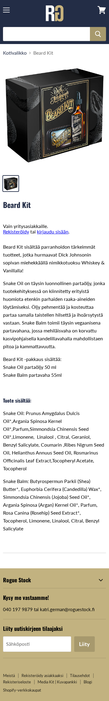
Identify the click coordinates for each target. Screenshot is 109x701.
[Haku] (98, 34)
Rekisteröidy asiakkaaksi (42, 675)
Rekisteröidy (16, 231)
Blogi (88, 681)
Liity (84, 644)
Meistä (9, 675)
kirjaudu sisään (52, 231)
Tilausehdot (80, 675)
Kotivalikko (15, 53)
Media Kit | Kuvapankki (57, 681)
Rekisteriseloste (17, 681)
